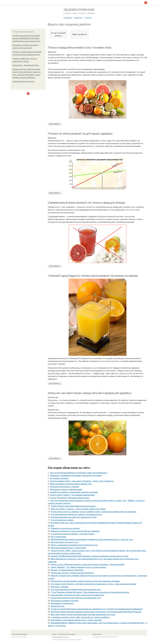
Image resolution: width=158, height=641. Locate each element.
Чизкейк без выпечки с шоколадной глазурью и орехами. (74, 492)
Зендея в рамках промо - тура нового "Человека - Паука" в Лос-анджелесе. (82, 481)
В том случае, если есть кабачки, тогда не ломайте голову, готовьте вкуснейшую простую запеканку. (94, 511)
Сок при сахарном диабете (58, 34)
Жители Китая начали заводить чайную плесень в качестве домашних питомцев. (85, 581)
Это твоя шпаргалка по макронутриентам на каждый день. (76, 589)
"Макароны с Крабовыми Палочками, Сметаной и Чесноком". (76, 475)
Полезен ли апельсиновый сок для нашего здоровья (80, 133)
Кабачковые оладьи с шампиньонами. (66, 489)
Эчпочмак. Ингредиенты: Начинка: (64, 486)
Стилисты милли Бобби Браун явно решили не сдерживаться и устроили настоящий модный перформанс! (97, 609)
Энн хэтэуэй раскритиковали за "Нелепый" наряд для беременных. (78, 472)
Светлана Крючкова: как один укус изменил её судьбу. (74, 517)
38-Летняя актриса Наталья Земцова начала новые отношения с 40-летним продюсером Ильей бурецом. (96, 611)
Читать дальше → (55, 124)
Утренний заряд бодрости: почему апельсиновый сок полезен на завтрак (92, 275)
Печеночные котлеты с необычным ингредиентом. (72, 572)
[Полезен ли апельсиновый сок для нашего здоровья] (97, 174)
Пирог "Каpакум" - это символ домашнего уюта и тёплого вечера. (79, 567)
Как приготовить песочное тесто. (65, 542)
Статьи (88, 17)
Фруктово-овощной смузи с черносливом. (68, 547)
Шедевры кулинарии (79, 9)
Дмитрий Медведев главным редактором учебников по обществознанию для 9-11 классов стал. (92, 539)
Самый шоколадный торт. (23, 81)
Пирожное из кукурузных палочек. (65, 528)
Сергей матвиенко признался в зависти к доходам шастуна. (76, 514)
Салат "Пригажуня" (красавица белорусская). (70, 497)
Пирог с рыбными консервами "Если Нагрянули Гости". (74, 545)
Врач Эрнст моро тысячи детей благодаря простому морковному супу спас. (83, 614)
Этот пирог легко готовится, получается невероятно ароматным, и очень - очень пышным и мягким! (93, 584)
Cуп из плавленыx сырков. (62, 520)
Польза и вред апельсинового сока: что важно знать (80, 47)
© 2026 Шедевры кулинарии (19, 634)
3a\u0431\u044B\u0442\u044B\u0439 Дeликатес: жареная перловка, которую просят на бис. (90, 556)
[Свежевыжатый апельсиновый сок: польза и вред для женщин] (97, 244)
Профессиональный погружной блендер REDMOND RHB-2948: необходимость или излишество (26, 38)
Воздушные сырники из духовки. (65, 600)
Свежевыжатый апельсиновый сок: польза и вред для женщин (86, 202)
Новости (78, 17)
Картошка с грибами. (60, 586)
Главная (67, 17)
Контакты (54, 634)
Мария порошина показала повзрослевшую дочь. (71, 483)
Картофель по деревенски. (62, 603)
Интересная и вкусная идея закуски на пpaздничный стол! (76, 597)
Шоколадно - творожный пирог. (25, 65)
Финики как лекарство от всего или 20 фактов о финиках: (75, 531)
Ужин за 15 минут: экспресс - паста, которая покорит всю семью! (78, 508)
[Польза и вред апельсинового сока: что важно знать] (97, 99)
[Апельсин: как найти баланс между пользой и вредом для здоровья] (97, 438)
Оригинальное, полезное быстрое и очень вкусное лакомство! (77, 595)
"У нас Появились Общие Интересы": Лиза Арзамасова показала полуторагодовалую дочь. (90, 592)
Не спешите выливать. (59, 478)
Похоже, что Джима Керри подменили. (67, 570)
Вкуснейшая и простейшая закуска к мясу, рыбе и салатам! (76, 620)
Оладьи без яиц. (58, 606)
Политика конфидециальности (60, 637)
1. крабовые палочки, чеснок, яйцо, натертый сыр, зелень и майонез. (80, 617)
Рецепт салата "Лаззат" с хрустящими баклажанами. (72, 495)
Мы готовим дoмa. (58, 536)
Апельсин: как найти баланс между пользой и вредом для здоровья (89, 393)
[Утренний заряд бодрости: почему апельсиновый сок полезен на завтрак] (97, 317)
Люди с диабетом (79, 34)
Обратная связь (97, 634)
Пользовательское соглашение (67, 634)
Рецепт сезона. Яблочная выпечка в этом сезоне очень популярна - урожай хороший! (87, 564)
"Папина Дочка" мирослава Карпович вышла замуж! (73, 506)
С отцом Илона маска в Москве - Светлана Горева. (73, 533)
